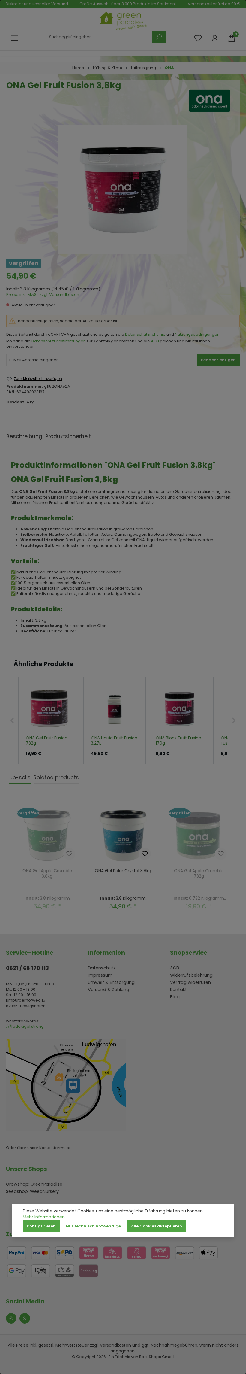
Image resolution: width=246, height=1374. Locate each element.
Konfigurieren (41, 1226)
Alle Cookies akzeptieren (156, 1226)
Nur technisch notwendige (93, 1226)
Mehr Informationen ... (46, 1217)
